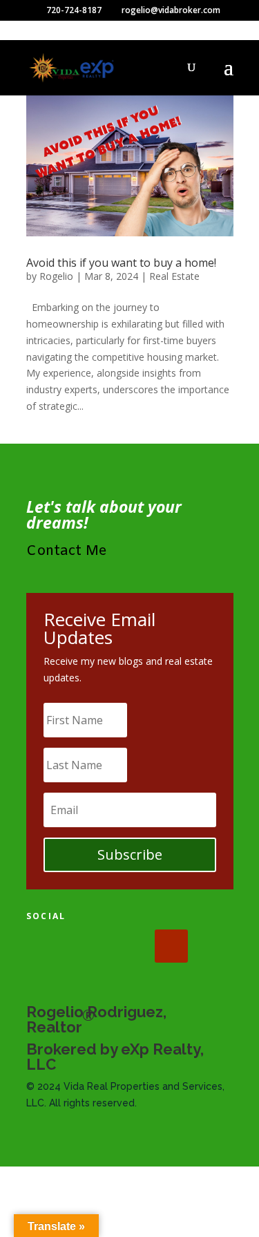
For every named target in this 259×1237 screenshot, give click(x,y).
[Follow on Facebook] (42, 946)
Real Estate (174, 276)
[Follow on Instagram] (128, 946)
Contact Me (66, 551)
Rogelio (56, 276)
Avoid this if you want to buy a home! (121, 262)
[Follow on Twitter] (85, 946)
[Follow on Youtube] (171, 946)
